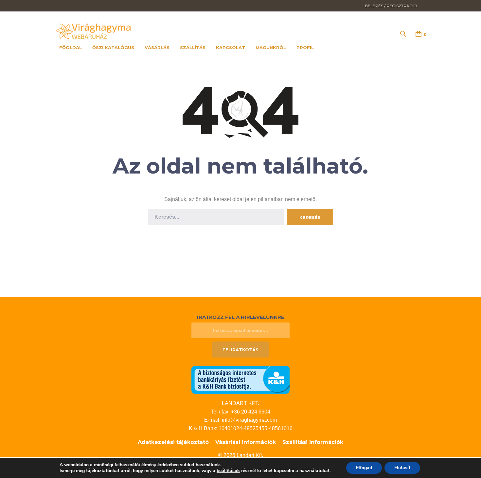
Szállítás (192, 47)
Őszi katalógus (113, 47)
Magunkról (271, 47)
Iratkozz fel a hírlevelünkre (240, 317)
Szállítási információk (312, 442)
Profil (305, 47)
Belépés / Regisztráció (391, 5)
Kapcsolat (230, 47)
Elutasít (402, 468)
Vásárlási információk (245, 442)
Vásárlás (157, 47)
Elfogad (364, 468)
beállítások (228, 471)
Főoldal (70, 47)
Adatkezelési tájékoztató (173, 442)
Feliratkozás (240, 349)
